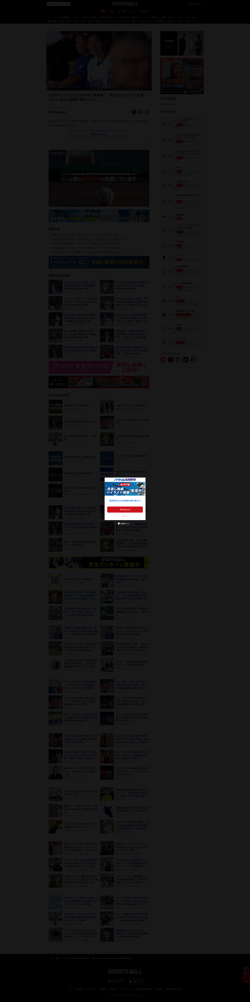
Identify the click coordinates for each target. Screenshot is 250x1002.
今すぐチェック (125, 509)
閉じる (125, 516)
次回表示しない (125, 523)
